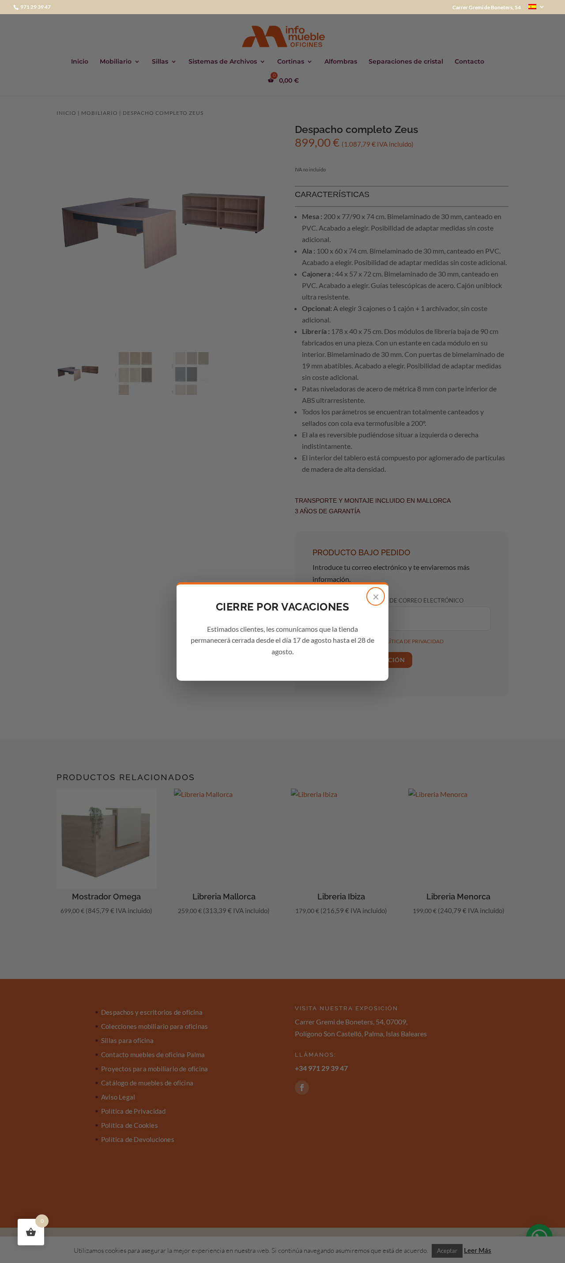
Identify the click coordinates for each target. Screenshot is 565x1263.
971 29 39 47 (35, 7)
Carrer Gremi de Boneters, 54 (486, 8)
